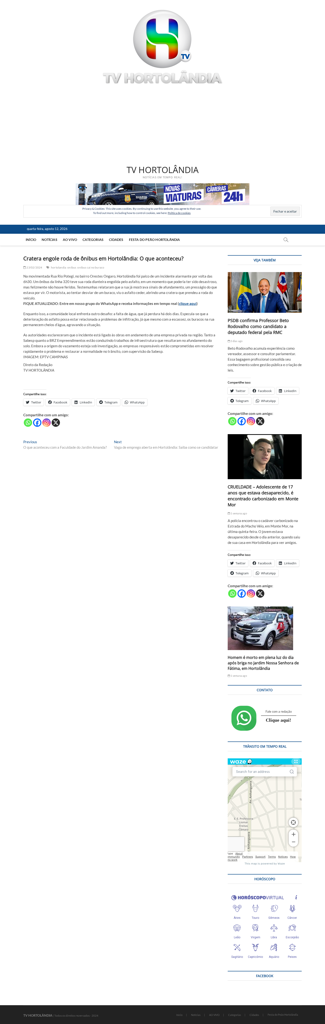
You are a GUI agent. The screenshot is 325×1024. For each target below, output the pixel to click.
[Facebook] (37, 422)
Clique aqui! (278, 720)
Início (31, 240)
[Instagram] (46, 422)
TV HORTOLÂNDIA (163, 170)
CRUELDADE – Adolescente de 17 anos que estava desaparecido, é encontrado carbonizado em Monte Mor (263, 495)
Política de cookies (179, 213)
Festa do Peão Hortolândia (154, 240)
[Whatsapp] (28, 422)
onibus (71, 267)
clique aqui (188, 303)
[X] (56, 422)
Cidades (116, 240)
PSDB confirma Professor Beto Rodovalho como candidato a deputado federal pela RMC (258, 326)
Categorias (93, 240)
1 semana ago (238, 513)
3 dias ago (236, 341)
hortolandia (58, 267)
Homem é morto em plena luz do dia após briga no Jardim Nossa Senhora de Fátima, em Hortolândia (263, 663)
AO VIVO (70, 240)
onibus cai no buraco (90, 267)
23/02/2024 (34, 267)
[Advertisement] (162, 125)
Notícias (49, 240)
